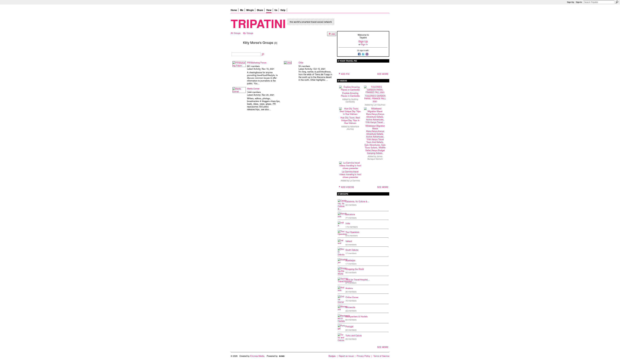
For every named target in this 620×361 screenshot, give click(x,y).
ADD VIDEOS (347, 187)
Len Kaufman (379, 104)
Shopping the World (355, 269)
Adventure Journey (353, 127)
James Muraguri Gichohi (375, 157)
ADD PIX (345, 73)
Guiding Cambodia (352, 100)
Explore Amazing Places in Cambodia (350, 94)
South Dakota (352, 249)
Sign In (579, 2)
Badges (332, 355)
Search (617, 2)
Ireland (349, 241)
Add (333, 34)
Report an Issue (346, 355)
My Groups (248, 33)
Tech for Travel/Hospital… (358, 279)
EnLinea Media (257, 355)
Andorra (349, 288)
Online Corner (352, 297)
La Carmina (355, 180)
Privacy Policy (363, 355)
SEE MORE (382, 73)
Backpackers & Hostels (357, 316)
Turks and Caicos (354, 335)
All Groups (236, 33)
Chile (301, 62)
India (348, 223)
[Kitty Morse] (236, 49)
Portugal (349, 326)
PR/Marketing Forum (256, 62)
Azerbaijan (350, 260)
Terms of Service (381, 355)
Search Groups (263, 54)
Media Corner (253, 88)
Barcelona (350, 214)
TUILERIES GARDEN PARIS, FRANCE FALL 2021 (375, 98)
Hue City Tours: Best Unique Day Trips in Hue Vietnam (350, 120)
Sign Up (570, 2)
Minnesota (350, 307)
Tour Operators (352, 232)
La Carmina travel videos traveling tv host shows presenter (350, 174)
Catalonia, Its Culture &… (357, 201)
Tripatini (258, 23)
